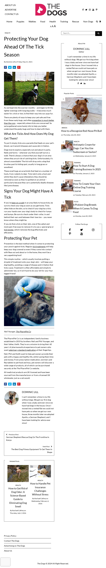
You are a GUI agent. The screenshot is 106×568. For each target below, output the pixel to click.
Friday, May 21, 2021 (24, 62)
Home (9, 21)
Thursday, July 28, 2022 (71, 135)
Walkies (32, 21)
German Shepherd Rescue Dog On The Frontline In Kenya (27, 437)
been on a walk (18, 203)
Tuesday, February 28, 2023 (85, 195)
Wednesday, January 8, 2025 (85, 156)
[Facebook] (5, 67)
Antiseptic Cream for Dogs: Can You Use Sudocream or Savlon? (85, 148)
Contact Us (11, 14)
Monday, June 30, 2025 (83, 216)
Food (42, 21)
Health (52, 21)
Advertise (10, 9)
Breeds (64, 128)
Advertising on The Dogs (14, 546)
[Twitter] (10, 67)
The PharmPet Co (23, 331)
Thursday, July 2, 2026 (18, 513)
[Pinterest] (18, 67)
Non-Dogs (88, 21)
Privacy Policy (10, 536)
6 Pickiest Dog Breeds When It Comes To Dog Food (85, 208)
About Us (10, 5)
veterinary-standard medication (22, 350)
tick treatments (39, 246)
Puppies (20, 21)
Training (64, 21)
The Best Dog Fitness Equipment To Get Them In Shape (31, 449)
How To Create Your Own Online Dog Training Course (86, 187)
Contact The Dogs (11, 541)
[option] (18, 489)
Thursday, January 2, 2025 (84, 173)
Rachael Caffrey (18, 510)
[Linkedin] (14, 67)
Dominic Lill (10, 62)
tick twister (9, 230)
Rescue (75, 21)
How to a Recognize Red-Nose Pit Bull (81, 130)
